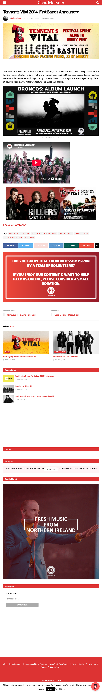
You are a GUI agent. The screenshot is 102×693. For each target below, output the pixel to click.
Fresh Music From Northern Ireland (63, 664)
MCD (70, 233)
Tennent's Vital (81, 233)
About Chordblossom (11, 664)
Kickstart (82, 664)
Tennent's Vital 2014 (13, 237)
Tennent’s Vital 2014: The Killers (65, 356)
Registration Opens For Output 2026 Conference (34, 376)
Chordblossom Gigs (29, 664)
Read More (60, 689)
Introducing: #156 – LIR (24, 386)
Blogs (7, 351)
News (52, 18)
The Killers (29, 237)
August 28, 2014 (59, 360)
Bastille (26, 233)
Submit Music (55, 667)
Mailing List (92, 664)
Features (43, 664)
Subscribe (11, 593)
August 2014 (14, 233)
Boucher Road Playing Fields (44, 233)
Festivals (45, 18)
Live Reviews (60, 351)
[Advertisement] (51, 424)
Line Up (62, 233)
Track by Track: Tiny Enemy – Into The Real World (34, 396)
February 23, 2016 (10, 360)
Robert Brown (16, 18)
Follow (51, 469)
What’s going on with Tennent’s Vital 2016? (19, 356)
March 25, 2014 (33, 18)
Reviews (44, 667)
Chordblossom (51, 2)
